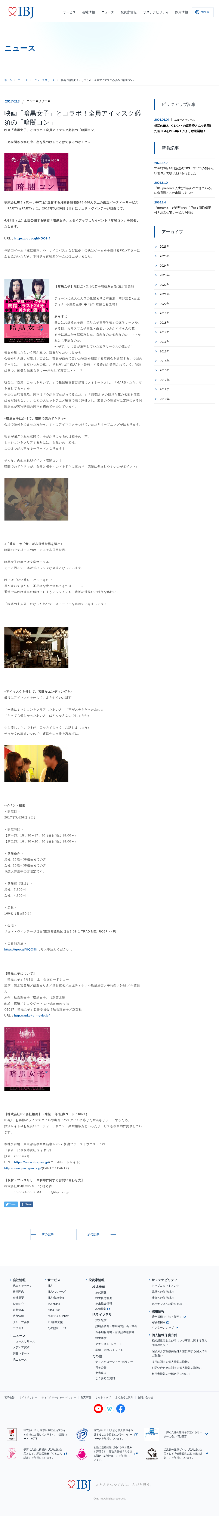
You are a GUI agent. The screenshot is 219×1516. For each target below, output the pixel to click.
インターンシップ (163, 1327)
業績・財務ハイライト (109, 1350)
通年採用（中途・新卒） (167, 1316)
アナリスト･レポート (108, 1344)
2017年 (165, 332)
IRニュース (20, 1359)
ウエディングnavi (58, 1315)
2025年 (165, 256)
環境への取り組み (163, 1291)
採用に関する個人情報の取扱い (171, 1361)
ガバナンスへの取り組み (167, 1303)
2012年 (165, 380)
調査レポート (21, 1353)
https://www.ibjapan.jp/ (31, 1162)
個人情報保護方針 (164, 1335)
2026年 (165, 246)
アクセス (18, 1328)
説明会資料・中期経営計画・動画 (116, 1326)
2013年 (165, 370)
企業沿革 (18, 1309)
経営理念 (18, 1291)
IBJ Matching (55, 1297)
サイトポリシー (28, 1397)
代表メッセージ (22, 1285)
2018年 (165, 322)
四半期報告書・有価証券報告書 (114, 1332)
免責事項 (101, 1373)
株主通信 (101, 1338)
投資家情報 (97, 1280)
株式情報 (101, 1292)
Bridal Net (53, 1309)
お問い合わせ (145, 1397)
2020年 (165, 303)
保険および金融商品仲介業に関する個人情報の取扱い (179, 1353)
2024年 (165, 265)
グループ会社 (21, 1322)
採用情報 (158, 1311)
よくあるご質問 (105, 1378)
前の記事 (48, 1234)
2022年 (165, 284)
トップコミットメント (165, 1285)
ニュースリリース (38, 101)
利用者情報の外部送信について (171, 1373)
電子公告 (101, 1367)
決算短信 (101, 1320)
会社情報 (19, 1280)
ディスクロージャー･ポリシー (114, 1361)
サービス (53, 1280)
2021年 (165, 294)
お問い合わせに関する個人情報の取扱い (177, 1367)
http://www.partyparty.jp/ (23, 1168)
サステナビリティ (164, 1280)
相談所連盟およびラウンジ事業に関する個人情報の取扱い (179, 1343)
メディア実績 (21, 1347)
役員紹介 (18, 1303)
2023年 (165, 275)
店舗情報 (18, 1315)
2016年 (165, 341)
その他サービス (57, 1328)
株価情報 (101, 1308)
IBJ (49, 1285)
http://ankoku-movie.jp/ (32, 1015)
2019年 (165, 313)
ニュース (23, 80)
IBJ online (53, 1303)
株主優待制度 (103, 1298)
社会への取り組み (163, 1297)
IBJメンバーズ (56, 1291)
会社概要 (18, 1297)
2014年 (165, 360)
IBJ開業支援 (55, 1322)
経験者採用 (159, 1322)
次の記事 (93, 1234)
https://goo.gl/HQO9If (32, 238)
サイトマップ (103, 1397)
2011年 (164, 389)
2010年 (165, 399)
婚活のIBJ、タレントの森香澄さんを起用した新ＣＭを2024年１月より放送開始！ (183, 128)
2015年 (165, 351)
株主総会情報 (103, 1303)
